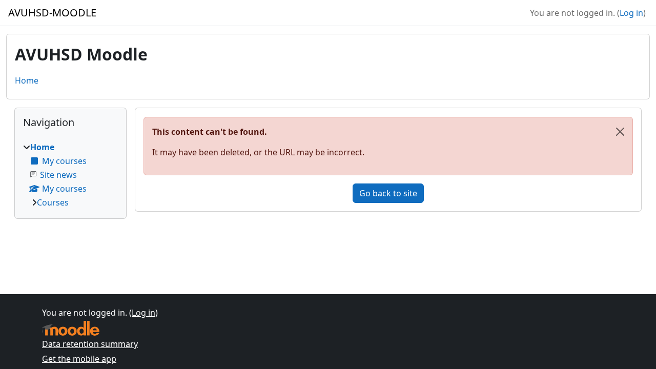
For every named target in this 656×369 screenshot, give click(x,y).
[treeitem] (70, 175)
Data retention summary (90, 344)
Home (26, 80)
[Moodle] (70, 328)
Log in (631, 12)
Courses (53, 202)
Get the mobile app (79, 358)
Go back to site (388, 193)
